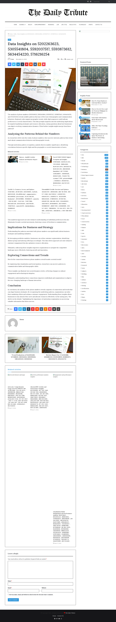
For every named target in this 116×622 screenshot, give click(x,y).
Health (30, 24)
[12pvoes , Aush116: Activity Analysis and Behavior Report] (13, 159)
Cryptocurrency (86, 213)
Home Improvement (40, 24)
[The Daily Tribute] (58, 12)
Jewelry (83, 256)
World (83, 160)
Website (44, 588)
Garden (83, 291)
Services (83, 195)
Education (84, 204)
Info (15, 34)
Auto (82, 207)
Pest (82, 294)
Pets (82, 242)
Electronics (84, 245)
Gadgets (83, 271)
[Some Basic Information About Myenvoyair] (85, 120)
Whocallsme (85, 216)
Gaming (83, 224)
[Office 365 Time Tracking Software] (85, 128)
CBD (82, 230)
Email (10, 588)
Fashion (83, 192)
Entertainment (85, 250)
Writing (83, 285)
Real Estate (73, 24)
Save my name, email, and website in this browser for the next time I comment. (31, 594)
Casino (83, 259)
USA (82, 155)
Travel (83, 201)
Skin (82, 277)
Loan (82, 233)
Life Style (64, 24)
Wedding (84, 274)
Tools (83, 268)
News (83, 189)
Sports (91, 24)
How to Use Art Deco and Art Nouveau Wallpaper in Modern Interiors (93, 82)
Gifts (82, 248)
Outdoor (84, 282)
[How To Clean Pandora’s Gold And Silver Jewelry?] (85, 103)
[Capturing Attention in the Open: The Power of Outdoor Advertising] (85, 136)
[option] (94, 76)
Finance (83, 227)
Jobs (82, 253)
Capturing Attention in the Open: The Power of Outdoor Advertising (100, 135)
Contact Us (98, 24)
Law (58, 24)
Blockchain (84, 181)
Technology (82, 24)
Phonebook (84, 163)
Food (82, 218)
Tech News (84, 172)
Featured (84, 265)
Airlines (83, 279)
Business (22, 24)
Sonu (12, 59)
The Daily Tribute (70, 613)
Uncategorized (85, 210)
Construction (85, 221)
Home (15, 24)
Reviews (83, 262)
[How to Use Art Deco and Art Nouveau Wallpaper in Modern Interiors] (85, 111)
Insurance (51, 24)
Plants (83, 297)
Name (10, 581)
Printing (83, 300)
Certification (85, 288)
